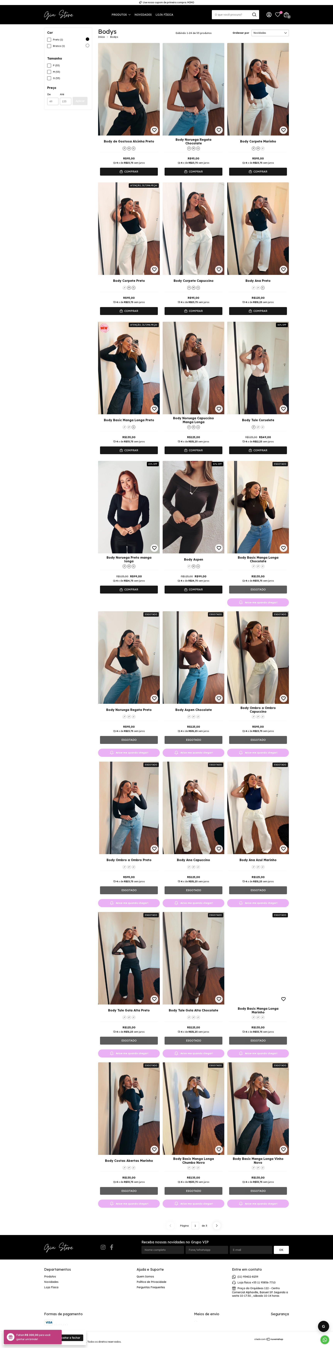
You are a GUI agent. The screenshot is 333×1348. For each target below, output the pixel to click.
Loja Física (164, 14)
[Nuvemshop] (269, 1340)
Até (62, 94)
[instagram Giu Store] (103, 1247)
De (49, 94)
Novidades (143, 14)
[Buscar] (254, 14)
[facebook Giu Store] (111, 1247)
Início (101, 36)
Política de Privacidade (151, 1282)
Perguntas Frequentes (151, 1287)
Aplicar (80, 101)
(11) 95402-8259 (247, 1276)
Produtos (119, 14)
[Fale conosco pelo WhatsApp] (324, 1339)
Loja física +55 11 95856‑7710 (256, 1282)
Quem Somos (145, 1276)
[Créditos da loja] (286, 1339)
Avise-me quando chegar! (261, 602)
